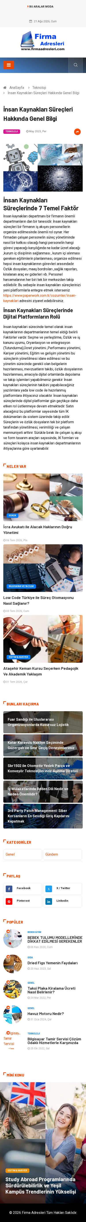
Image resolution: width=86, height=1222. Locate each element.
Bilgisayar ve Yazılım (21, 586)
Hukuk (12, 515)
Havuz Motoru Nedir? (46, 1013)
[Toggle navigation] (8, 65)
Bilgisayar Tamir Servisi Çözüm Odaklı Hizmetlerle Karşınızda (54, 1040)
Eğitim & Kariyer (18, 657)
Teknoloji (39, 88)
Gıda (30, 957)
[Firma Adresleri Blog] (43, 41)
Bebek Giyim (34, 932)
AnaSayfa (16, 88)
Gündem (51, 854)
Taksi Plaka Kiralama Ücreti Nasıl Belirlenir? (51, 990)
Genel (10, 854)
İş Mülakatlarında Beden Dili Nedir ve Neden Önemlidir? (43, 11)
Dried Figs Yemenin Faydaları (53, 962)
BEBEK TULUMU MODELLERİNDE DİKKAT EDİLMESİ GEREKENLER (55, 939)
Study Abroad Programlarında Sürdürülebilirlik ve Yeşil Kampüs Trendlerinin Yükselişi (41, 1185)
